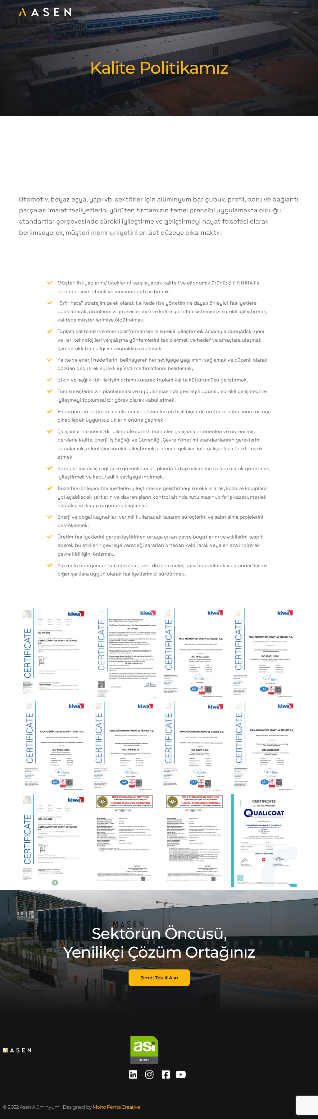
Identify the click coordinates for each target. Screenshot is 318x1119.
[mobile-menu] (295, 12)
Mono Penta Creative (116, 1107)
